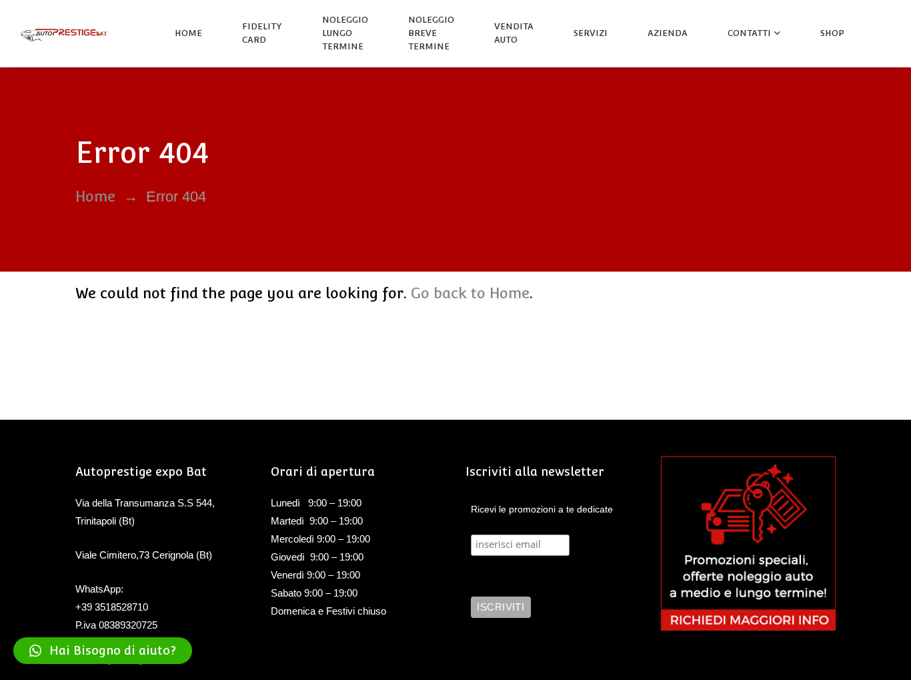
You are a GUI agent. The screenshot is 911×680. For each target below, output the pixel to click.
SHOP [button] (832, 33)
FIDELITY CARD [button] (262, 33)
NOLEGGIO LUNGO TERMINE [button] (345, 33)
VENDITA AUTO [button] (514, 33)
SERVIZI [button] (591, 33)
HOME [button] (188, 33)
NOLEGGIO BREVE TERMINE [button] (431, 33)
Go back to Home (470, 293)
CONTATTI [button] (749, 33)
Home (95, 196)
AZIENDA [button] (668, 33)
